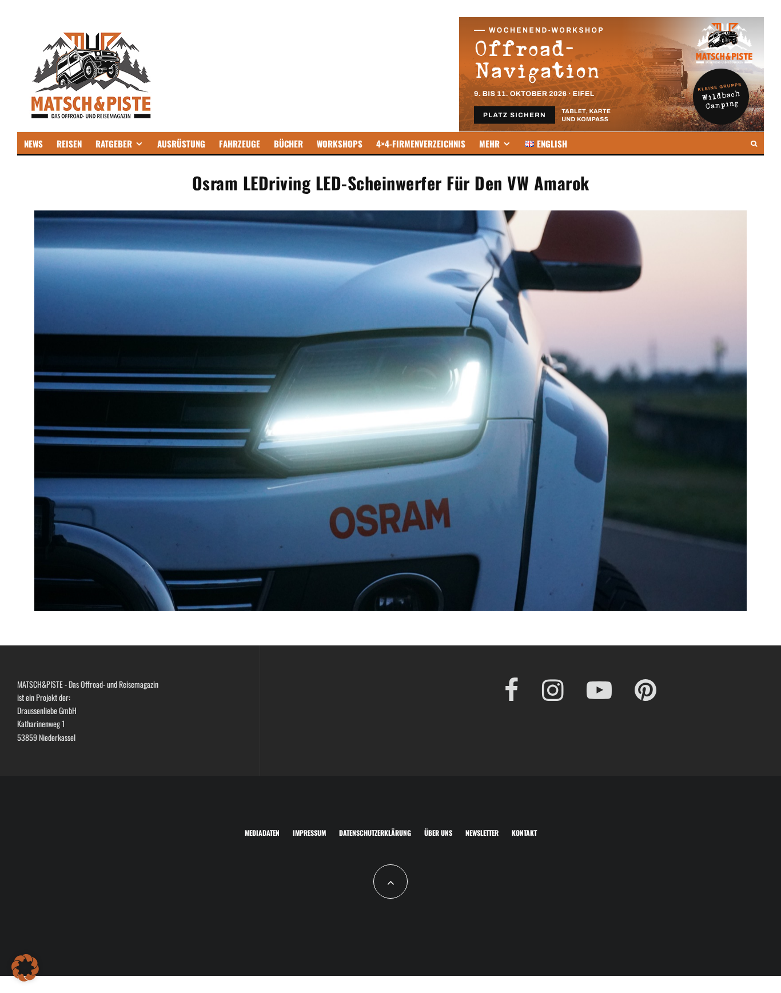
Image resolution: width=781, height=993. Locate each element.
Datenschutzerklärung (375, 833)
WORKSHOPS (339, 143)
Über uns (438, 833)
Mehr (489, 143)
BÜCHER (288, 143)
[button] (25, 968)
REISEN (69, 143)
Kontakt (524, 833)
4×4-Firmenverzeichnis (420, 143)
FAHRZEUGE (239, 143)
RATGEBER (113, 143)
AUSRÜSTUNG (181, 143)
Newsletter (482, 833)
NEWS (33, 143)
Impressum (309, 833)
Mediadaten (262, 833)
